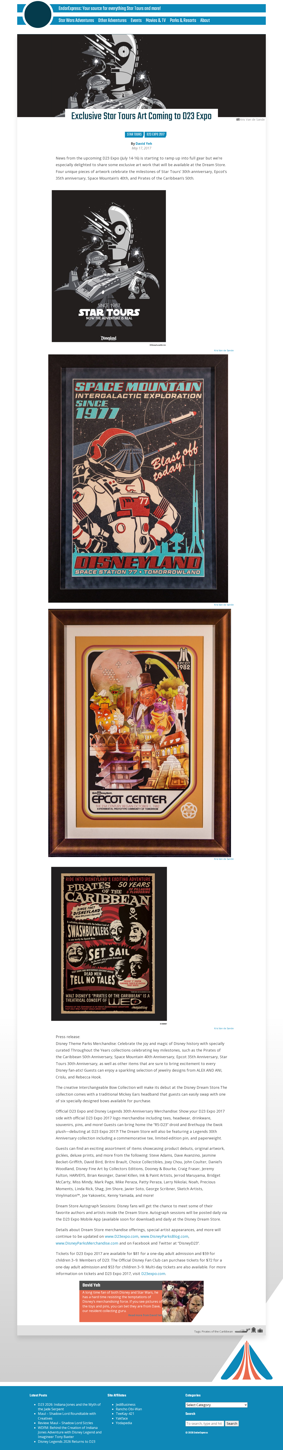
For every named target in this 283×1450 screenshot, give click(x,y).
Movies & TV (156, 21)
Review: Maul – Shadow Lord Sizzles (65, 1423)
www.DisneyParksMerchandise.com (87, 1243)
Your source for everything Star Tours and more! (121, 9)
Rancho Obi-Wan (129, 1409)
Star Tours (134, 135)
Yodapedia (124, 1423)
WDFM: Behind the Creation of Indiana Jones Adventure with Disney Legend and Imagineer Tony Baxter (70, 1432)
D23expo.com (153, 1273)
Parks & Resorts (183, 21)
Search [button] (232, 1423)
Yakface (122, 1418)
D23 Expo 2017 (155, 135)
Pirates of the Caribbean (217, 1331)
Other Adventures (112, 21)
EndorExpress (70, 9)
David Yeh (144, 143)
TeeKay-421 (125, 1413)
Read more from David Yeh (145, 1315)
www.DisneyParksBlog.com (164, 1236)
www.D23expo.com (121, 1236)
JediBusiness (125, 1404)
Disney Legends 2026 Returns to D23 (66, 1441)
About (205, 21)
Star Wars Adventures (76, 21)
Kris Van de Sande (224, 350)
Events (136, 21)
